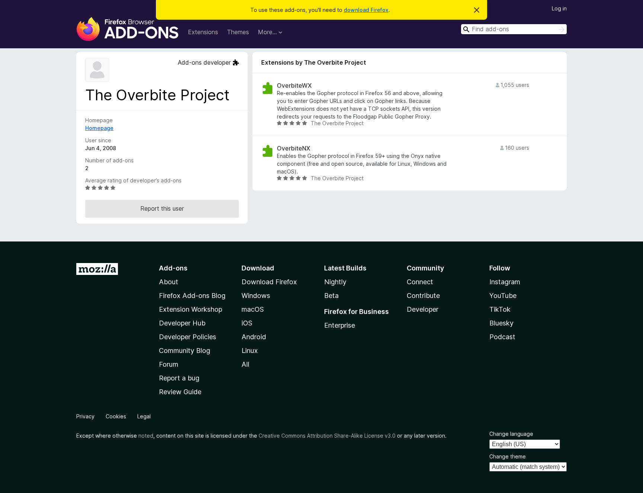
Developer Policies (187, 337)
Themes (238, 32)
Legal (144, 416)
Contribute (423, 295)
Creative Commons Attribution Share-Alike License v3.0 (327, 435)
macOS (252, 309)
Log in (559, 8)
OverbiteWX (294, 85)
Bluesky (501, 323)
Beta (331, 295)
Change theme (507, 456)
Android (253, 337)
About (168, 282)
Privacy (85, 416)
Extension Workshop (190, 309)
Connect (420, 282)
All (245, 364)
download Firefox (366, 10)
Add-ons (173, 268)
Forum (168, 364)
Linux (249, 350)
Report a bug (179, 378)
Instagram (504, 282)
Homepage (99, 128)
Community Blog (184, 350)
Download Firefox (269, 282)
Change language (511, 434)
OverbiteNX (293, 148)
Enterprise (339, 325)
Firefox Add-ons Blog (192, 295)
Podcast (502, 337)
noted (145, 435)
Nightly (335, 282)
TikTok (500, 309)
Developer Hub (182, 323)
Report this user (162, 208)
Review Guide (180, 392)
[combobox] (514, 29)
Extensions (203, 32)
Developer (422, 309)
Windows (255, 295)
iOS (246, 323)
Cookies (116, 416)
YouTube (502, 295)
